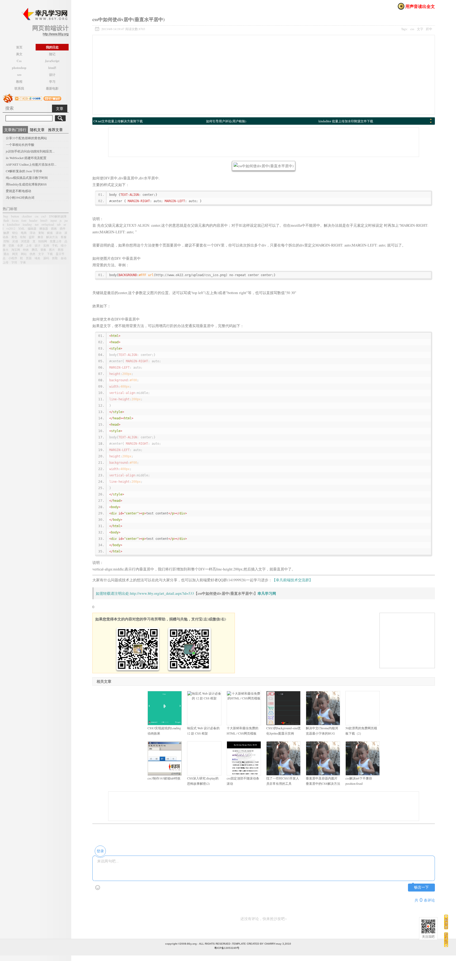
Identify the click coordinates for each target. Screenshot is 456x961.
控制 (6, 241)
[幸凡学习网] (44, 14)
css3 (43, 216)
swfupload (47, 224)
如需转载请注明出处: (113, 593)
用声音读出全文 (420, 6)
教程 (19, 81)
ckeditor (27, 216)
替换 (43, 250)
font (23, 220)
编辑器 (32, 228)
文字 (41, 254)
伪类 (32, 254)
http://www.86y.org (56, 34)
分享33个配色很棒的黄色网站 (26, 138)
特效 (26, 250)
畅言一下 (421, 887)
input (53, 220)
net (37, 224)
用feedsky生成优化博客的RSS (26, 184)
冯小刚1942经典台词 (20, 197)
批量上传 (55, 241)
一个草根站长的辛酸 (20, 144)
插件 (62, 228)
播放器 (43, 228)
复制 (41, 233)
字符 (14, 262)
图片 (52, 250)
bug (5, 216)
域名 (37, 258)
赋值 (50, 233)
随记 (52, 54)
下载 (50, 254)
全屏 (20, 245)
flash (6, 220)
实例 (46, 245)
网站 (24, 254)
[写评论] (446, 939)
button (15, 216)
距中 (429, 29)
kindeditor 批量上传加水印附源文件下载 (346, 121)
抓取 (55, 258)
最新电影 (52, 88)
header (33, 220)
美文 (19, 54)
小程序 (12, 258)
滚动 (58, 233)
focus (15, 220)
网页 (15, 254)
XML (21, 228)
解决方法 (52, 237)
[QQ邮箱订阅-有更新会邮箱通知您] (52, 98)
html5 (52, 68)
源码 (46, 258)
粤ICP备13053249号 (226, 947)
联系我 (19, 88)
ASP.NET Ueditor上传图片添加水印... (31, 164)
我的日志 (52, 47)
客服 (63, 237)
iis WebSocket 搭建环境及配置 (26, 158)
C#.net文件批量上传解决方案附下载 (118, 121)
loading (27, 224)
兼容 (40, 237)
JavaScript (52, 61)
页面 (29, 258)
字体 (23, 262)
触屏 (6, 233)
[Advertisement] (263, 75)
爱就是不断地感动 (18, 191)
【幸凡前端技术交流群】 (292, 579)
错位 (15, 233)
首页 (19, 47)
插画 (54, 228)
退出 (6, 254)
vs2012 (10, 228)
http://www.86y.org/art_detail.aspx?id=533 (162, 593)
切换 (11, 245)
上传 (29, 245)
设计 (52, 74)
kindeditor (13, 224)
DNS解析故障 (57, 216)
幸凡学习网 (267, 593)
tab (59, 224)
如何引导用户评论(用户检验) (226, 121)
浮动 (32, 233)
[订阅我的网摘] (8, 98)
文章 (59, 108)
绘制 (23, 237)
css (36, 216)
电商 (24, 233)
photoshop (19, 68)
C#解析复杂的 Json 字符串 (24, 171)
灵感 (15, 241)
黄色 (14, 237)
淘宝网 (15, 250)
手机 (55, 245)
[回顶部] (446, 921)
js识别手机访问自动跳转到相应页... (30, 151)
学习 (52, 81)
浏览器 (25, 241)
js (60, 220)
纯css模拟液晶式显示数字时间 (27, 177)
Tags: (416, 29)
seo (19, 74)
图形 (61, 250)
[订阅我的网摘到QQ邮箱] (28, 98)
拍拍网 (42, 241)
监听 (32, 237)
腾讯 (34, 250)
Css (19, 61)
